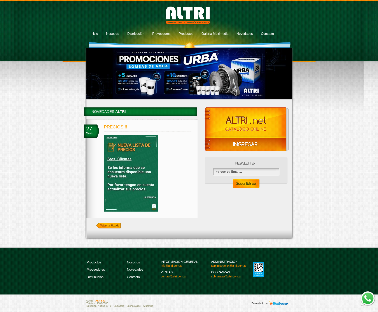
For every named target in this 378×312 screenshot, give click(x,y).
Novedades (244, 33)
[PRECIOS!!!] (131, 210)
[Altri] (188, 23)
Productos (186, 33)
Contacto (267, 33)
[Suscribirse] (246, 183)
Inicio (94, 33)
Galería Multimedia (214, 33)
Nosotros (112, 33)
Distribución (135, 33)
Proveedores (161, 33)
